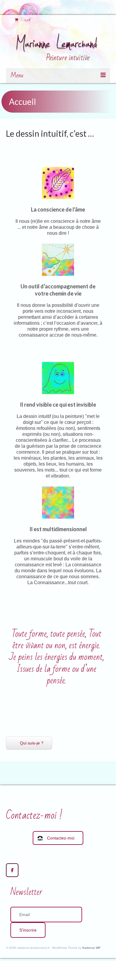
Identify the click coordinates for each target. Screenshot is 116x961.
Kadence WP (91, 947)
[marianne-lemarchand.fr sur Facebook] (12, 870)
